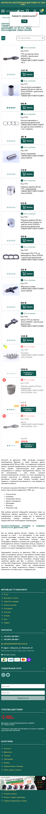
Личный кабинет (35, 11)
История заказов (10, 794)
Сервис (7, 623)
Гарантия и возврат (11, 601)
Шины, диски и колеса (12, 770)
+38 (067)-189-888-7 (11, 636)
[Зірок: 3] (11, 75)
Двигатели (8, 752)
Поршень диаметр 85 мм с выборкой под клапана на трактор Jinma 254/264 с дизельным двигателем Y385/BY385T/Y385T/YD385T (32, 224)
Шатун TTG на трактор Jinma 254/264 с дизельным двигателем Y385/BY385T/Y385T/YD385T (32, 323)
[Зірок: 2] (9, 75)
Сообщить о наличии (28, 373)
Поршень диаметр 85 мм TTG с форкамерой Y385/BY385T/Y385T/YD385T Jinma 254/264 (32, 190)
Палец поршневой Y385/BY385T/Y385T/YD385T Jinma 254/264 (32, 156)
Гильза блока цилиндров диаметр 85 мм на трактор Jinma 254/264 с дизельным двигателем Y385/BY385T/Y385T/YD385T (32, 91)
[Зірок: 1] (7, 75)
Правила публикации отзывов (15, 801)
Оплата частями (10, 605)
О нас (6, 594)
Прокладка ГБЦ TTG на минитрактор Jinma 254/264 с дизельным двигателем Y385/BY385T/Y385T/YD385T (32, 256)
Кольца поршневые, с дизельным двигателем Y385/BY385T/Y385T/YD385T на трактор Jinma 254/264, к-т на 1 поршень (32, 124)
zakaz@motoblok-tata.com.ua (15, 644)
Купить (30, 74)
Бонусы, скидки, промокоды (14, 797)
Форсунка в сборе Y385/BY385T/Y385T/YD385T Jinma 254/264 (32, 288)
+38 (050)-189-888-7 (11, 639)
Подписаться (23, 698)
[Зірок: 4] (13, 75)
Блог (5, 619)
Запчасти (7, 748)
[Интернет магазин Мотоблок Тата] (15, 11)
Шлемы (7, 763)
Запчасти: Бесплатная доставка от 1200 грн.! (23, 4)
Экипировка (8, 759)
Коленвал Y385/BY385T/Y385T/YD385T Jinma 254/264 (32, 355)
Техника (7, 756)
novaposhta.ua (20, 725)
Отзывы (7, 616)
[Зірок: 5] (14, 75)
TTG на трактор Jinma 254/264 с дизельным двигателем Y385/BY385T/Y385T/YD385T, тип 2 (32, 58)
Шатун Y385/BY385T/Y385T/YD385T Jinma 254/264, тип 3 (32, 424)
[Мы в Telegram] (8, 675)
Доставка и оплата (11, 598)
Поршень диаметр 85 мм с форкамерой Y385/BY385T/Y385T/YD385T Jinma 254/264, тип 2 (32, 389)
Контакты (7, 612)
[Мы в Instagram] (3, 675)
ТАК (24, 21)
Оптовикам (8, 608)
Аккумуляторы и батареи (13, 766)
